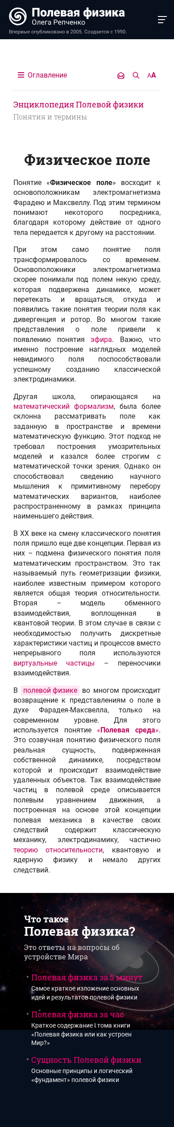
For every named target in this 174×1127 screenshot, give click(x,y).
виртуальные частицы (54, 663)
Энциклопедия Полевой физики (78, 104)
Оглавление (46, 75)
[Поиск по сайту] (136, 75)
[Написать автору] (121, 75)
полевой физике (50, 690)
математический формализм (63, 406)
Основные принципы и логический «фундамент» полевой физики (86, 1069)
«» (128, 730)
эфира (101, 339)
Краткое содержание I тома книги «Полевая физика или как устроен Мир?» (81, 1028)
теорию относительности (58, 850)
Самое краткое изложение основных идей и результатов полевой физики (86, 986)
